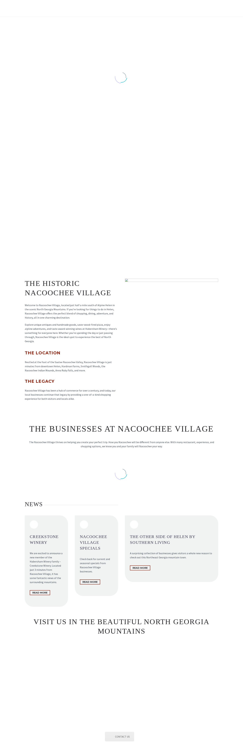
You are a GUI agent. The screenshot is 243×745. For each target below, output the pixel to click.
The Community (109, 8)
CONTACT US (122, 736)
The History (35, 8)
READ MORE (39, 592)
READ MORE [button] (90, 581)
